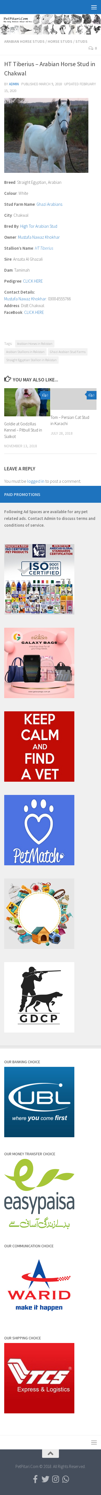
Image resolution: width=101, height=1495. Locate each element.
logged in (35, 481)
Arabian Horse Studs (24, 41)
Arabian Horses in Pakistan (34, 343)
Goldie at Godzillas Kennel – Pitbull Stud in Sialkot (23, 430)
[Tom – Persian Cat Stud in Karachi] (73, 399)
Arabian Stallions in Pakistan (25, 352)
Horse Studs (60, 41)
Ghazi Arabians (49, 204)
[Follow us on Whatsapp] (66, 1479)
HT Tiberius (44, 248)
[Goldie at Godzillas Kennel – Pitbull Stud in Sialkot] (27, 402)
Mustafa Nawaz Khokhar (39, 237)
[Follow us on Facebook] (35, 1479)
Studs (81, 41)
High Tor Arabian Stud (38, 226)
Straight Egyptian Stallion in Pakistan (31, 360)
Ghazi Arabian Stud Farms (68, 352)
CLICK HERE (33, 281)
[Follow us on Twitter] (45, 1479)
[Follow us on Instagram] (55, 1479)
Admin (14, 84)
